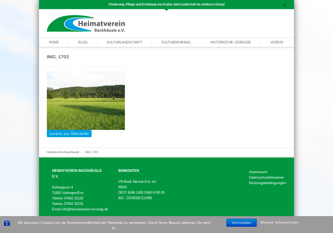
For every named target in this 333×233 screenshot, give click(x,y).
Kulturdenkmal (176, 42)
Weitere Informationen (279, 222)
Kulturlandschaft (124, 42)
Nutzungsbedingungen (267, 183)
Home (54, 42)
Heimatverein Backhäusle (63, 152)
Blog (83, 42)
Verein (276, 42)
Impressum (258, 172)
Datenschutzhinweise (266, 177)
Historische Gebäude (230, 42)
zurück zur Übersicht (69, 133)
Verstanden (241, 223)
